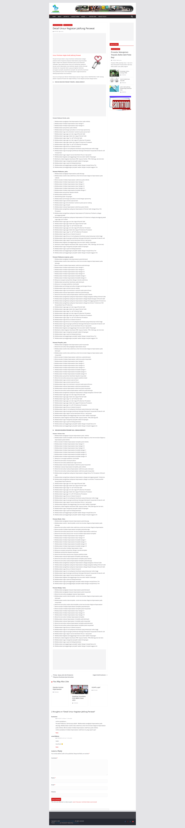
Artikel (83, 16)
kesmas (61, 31)
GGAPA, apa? (96, 687)
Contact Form (75, 16)
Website (53, 792)
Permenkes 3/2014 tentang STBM (124, 72)
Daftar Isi (66, 16)
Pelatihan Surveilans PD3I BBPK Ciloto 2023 (79, 698)
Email (53, 785)
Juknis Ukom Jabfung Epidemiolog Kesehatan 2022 (126, 88)
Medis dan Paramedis (68, 25)
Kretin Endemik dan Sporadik (125, 79)
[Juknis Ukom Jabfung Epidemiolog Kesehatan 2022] (114, 89)
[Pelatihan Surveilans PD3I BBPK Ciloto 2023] (79, 686)
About (59, 16)
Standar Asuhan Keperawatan (58, 688)
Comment (54, 758)
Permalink (70, 718)
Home (54, 16)
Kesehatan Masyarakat (57, 25)
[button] (86, 17)
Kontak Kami (92, 16)
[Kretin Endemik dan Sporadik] (114, 80)
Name (53, 778)
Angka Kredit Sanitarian (99, 675)
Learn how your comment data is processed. (85, 802)
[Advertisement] (79, 43)
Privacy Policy (102, 16)
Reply (57, 732)
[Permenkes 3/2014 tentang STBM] (114, 73)
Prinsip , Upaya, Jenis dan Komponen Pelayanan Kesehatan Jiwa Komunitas (63, 676)
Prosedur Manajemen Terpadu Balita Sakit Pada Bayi (121, 55)
